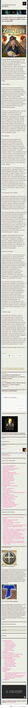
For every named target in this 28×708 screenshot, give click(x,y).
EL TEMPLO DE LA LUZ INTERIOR (9, 5)
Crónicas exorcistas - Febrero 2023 (11, 656)
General (9, 369)
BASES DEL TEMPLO (7, 640)
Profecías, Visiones (7, 500)
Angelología (6, 471)
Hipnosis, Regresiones (8, 488)
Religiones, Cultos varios (9, 501)
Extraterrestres (6, 484)
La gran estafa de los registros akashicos (12, 533)
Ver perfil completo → (7, 455)
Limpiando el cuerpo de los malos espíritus (15, 675)
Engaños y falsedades (8, 477)
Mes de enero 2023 (9, 660)
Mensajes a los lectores (8, 497)
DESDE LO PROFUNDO (8, 658)
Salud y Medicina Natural (9, 503)
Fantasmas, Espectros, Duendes (10, 485)
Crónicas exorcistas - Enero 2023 (11, 655)
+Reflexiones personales (8, 469)
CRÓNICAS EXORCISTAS (8, 652)
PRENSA (5, 671)
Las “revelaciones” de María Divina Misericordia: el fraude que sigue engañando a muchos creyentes (14, 526)
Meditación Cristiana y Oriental (10, 496)
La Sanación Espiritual (10, 646)
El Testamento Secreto (8, 476)
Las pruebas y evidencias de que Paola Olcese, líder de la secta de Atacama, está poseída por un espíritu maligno (14, 542)
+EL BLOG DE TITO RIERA (8, 467)
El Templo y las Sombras (10, 644)
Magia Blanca (6, 493)
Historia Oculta (6, 489)
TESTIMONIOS (6, 679)
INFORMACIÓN (6, 670)
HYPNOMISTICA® (7, 668)
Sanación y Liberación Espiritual (10, 504)
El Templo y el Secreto (10, 643)
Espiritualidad (6, 481)
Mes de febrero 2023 (9, 662)
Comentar (20, 409)
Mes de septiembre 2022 (10, 666)
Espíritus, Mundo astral (8, 480)
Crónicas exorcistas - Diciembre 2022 (13, 654)
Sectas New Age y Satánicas (18, 369)
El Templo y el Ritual (9, 642)
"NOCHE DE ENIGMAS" (11, 702)
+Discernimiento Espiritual (9, 465)
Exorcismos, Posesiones (8, 483)
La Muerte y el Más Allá (8, 491)
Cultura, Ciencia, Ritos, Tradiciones (11, 473)
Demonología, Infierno (8, 475)
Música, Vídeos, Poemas (8, 495)
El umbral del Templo (9, 650)
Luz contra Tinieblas (9, 647)
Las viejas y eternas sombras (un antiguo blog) (14, 492)
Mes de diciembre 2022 (10, 659)
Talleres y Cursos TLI (7, 507)
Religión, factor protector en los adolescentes (13, 537)
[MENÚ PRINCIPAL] (24, 3)
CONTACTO (5, 651)
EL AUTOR (5, 667)
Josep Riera (21, 368)
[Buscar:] (14, 630)
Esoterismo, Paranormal (8, 479)
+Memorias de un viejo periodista (11, 468)
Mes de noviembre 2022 (10, 663)
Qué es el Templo (8, 648)
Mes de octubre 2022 (9, 664)
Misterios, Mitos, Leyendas (9, 499)
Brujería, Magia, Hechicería (9, 472)
